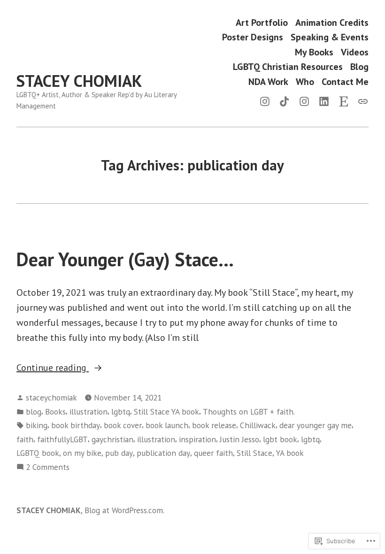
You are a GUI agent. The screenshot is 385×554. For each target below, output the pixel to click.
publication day (163, 452)
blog (33, 411)
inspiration (197, 439)
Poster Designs (252, 37)
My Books (314, 51)
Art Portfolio (262, 22)
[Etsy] (344, 100)
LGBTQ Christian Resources (288, 66)
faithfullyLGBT (62, 439)
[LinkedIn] (324, 100)
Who (305, 81)
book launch (167, 425)
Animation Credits (332, 22)
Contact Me (345, 81)
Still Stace (254, 452)
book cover (123, 425)
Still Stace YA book (166, 411)
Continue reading (52, 368)
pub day (119, 452)
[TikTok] (284, 100)
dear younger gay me (315, 425)
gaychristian (112, 439)
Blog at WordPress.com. (124, 510)
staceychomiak (51, 397)
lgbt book (280, 439)
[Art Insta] (304, 100)
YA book (290, 452)
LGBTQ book (37, 452)
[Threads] (361, 100)
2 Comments (47, 467)
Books (55, 411)
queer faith (213, 452)
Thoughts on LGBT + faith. (249, 411)
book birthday (75, 425)
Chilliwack (258, 425)
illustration (88, 411)
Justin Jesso (239, 439)
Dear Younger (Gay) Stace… (125, 259)
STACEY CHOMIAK (79, 81)
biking (36, 425)
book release (214, 425)
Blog (359, 66)
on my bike (82, 452)
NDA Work (268, 81)
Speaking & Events (330, 37)
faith (24, 439)
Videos (355, 51)
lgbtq (120, 411)
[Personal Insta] (267, 100)
